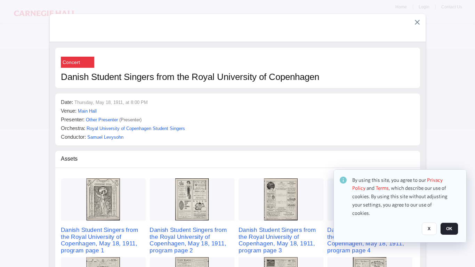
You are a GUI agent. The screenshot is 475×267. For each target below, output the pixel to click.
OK (449, 229)
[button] (417, 22)
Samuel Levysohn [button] (105, 137)
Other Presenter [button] (102, 119)
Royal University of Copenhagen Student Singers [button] (136, 128)
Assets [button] (69, 159)
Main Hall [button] (87, 111)
